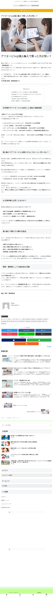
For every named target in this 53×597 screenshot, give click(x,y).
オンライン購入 (13, 319)
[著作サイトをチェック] (14, 340)
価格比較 (29, 319)
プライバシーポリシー (14, 592)
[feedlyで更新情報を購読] (39, 340)
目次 (24, 89)
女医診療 (4, 321)
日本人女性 (16, 321)
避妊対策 (4, 323)
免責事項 (39, 592)
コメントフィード (6, 504)
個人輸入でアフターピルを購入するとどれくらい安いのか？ (27, 94)
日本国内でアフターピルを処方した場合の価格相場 (25, 92)
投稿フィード (5, 500)
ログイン (3, 496)
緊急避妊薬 (35, 321)
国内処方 (46, 319)
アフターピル (5, 316)
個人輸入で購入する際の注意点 (20, 98)
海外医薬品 (23, 321)
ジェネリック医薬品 (21, 319)
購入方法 (45, 321)
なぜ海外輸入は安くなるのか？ (20, 96)
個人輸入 (34, 319)
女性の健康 (10, 321)
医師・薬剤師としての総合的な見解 (21, 100)
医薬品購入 (40, 319)
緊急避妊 (28, 321)
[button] (43, 334)
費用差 (40, 321)
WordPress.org (5, 507)
